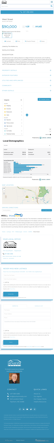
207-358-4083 (28, 12)
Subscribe (11, 294)
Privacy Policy (12, 288)
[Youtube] (27, 409)
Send (10, 342)
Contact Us (5, 258)
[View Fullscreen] (4, 194)
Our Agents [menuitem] (38, 396)
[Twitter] (30, 409)
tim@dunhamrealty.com (18, 396)
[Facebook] (19, 409)
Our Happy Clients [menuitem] (40, 399)
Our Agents (11, 258)
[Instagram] (34, 409)
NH (13, 232)
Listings (9, 232)
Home (3, 232)
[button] (51, 6)
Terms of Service (37, 346)
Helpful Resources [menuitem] (40, 402)
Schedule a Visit (39, 305)
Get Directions (46, 210)
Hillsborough (18, 232)
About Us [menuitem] (37, 394)
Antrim (25, 232)
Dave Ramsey (18, 371)
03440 (30, 232)
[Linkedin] (23, 409)
